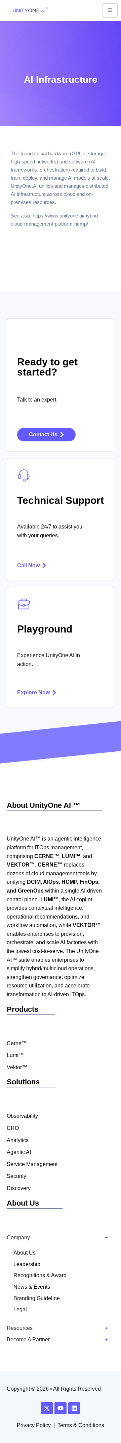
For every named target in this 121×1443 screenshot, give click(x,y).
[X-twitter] (47, 1408)
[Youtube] (60, 1408)
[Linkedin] (74, 1408)
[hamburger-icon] (110, 10)
